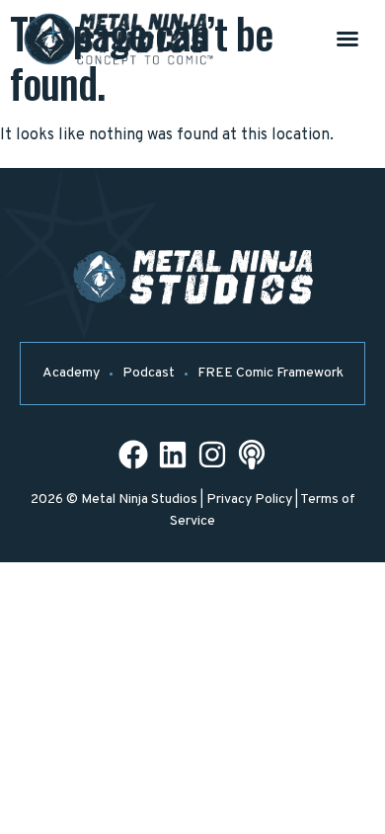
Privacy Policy (249, 499)
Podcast (148, 373)
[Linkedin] (173, 454)
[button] (347, 38)
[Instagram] (212, 454)
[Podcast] (252, 454)
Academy (71, 373)
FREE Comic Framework (270, 373)
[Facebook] (133, 454)
